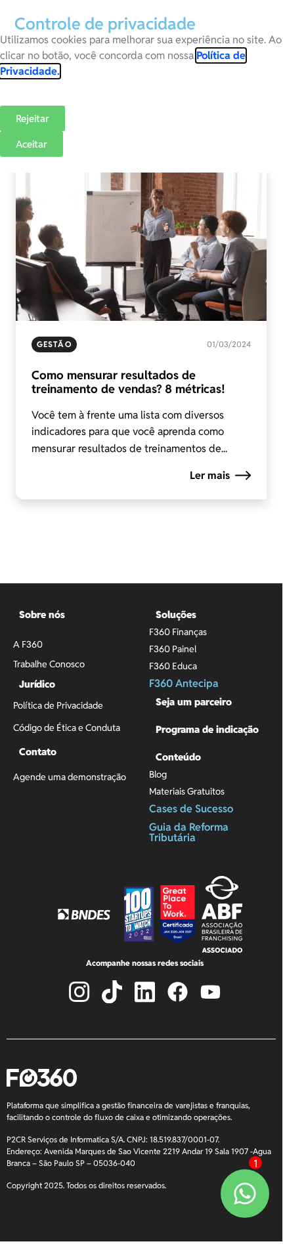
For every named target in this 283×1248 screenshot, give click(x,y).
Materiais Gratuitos (187, 791)
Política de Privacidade (58, 705)
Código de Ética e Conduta (66, 728)
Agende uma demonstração (69, 777)
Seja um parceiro (194, 702)
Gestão (54, 344)
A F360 (28, 644)
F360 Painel (172, 649)
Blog (158, 774)
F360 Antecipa (184, 683)
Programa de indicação (207, 729)
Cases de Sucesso (191, 809)
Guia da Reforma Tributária (189, 832)
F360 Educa (173, 666)
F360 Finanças (178, 632)
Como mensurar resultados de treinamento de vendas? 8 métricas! (128, 382)
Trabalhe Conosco (49, 664)
